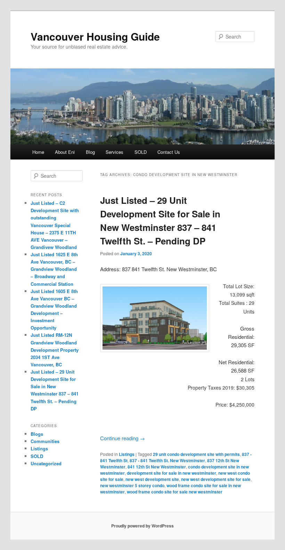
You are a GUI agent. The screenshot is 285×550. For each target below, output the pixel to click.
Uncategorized (46, 463)
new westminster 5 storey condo (132, 485)
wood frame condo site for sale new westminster (174, 492)
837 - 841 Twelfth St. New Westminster (167, 460)
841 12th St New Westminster (157, 467)
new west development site (152, 479)
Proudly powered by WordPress (142, 526)
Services (114, 152)
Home (38, 152)
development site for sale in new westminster (171, 473)
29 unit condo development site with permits (196, 454)
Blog (90, 152)
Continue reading (122, 438)
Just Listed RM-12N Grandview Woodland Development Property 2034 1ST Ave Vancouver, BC (55, 350)
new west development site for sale (216, 479)
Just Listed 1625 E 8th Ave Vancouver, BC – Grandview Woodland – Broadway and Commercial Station (54, 269)
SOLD (141, 152)
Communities (45, 441)
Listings (127, 454)
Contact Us (168, 152)
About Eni (65, 152)
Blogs (37, 434)
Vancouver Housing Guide (95, 36)
